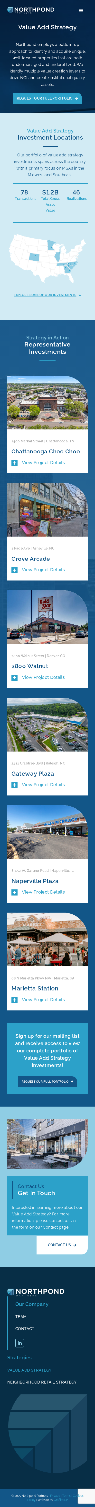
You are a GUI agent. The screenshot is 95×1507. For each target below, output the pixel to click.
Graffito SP (61, 1500)
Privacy (55, 1495)
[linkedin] (19, 1343)
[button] (47, 462)
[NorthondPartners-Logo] (30, 9)
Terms (66, 1495)
